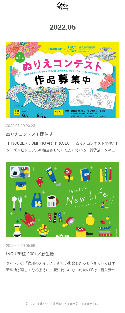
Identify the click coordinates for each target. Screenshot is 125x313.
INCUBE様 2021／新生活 (30, 254)
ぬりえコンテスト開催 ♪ (29, 134)
